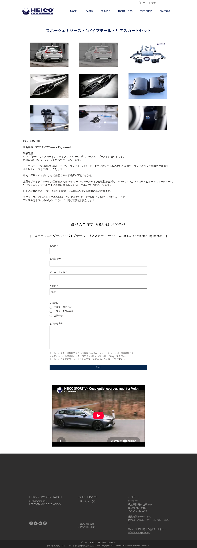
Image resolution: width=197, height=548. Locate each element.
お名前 (53, 246)
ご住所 (53, 286)
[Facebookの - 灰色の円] (31, 523)
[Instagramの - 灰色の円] (45, 523)
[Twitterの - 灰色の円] (36, 523)
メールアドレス (57, 272)
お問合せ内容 (56, 323)
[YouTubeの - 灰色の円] (40, 523)
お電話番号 (55, 259)
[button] (74, 11)
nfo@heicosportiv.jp (139, 532)
